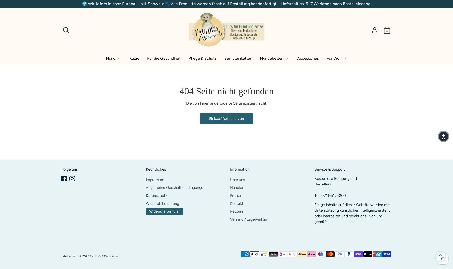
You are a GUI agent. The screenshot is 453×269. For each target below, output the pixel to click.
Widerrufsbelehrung (162, 203)
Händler (236, 187)
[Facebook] (64, 178)
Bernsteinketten (238, 58)
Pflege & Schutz (202, 58)
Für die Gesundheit (163, 58)
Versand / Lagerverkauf (249, 219)
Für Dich (334, 58)
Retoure (236, 211)
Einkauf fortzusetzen (226, 118)
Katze (134, 58)
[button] (443, 136)
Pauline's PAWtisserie (104, 256)
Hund (111, 58)
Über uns (237, 179)
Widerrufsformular (164, 211)
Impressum (155, 179)
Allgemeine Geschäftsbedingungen (176, 187)
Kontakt (236, 203)
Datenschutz (156, 195)
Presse (235, 195)
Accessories (308, 58)
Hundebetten (272, 58)
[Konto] (374, 30)
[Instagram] (72, 178)
